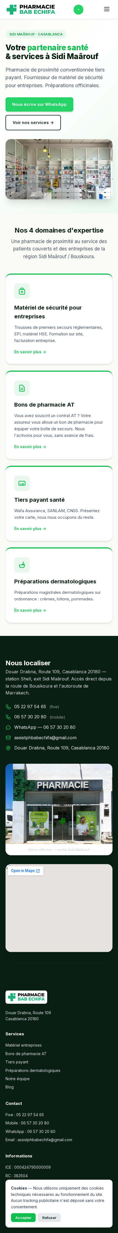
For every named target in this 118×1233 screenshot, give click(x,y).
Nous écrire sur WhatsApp (39, 104)
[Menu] (107, 9)
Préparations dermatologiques (32, 1070)
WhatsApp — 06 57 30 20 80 (44, 727)
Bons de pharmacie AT (26, 1053)
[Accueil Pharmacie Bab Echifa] (30, 10)
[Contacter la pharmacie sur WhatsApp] (78, 10)
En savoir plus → (30, 351)
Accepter (23, 1217)
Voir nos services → (33, 122)
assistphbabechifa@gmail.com (45, 737)
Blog (9, 1087)
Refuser (49, 1217)
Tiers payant (16, 1062)
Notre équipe (17, 1078)
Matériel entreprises (23, 1045)
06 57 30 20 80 (30, 716)
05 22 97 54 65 (30, 706)
